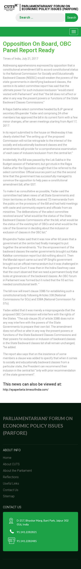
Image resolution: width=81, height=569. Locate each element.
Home (7, 458)
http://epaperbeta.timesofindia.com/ (26, 389)
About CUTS (11, 464)
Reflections (11, 477)
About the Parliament (17, 470)
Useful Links (11, 483)
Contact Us (10, 490)
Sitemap (9, 496)
